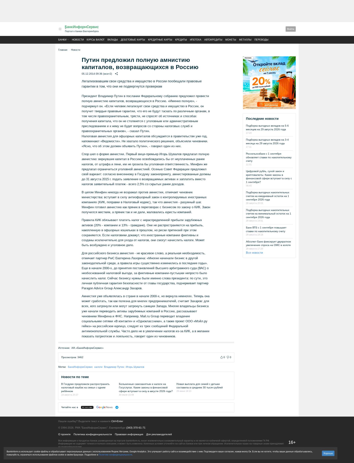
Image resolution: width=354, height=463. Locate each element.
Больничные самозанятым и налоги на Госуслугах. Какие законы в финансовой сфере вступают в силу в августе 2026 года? (146, 387)
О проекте (64, 434)
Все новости (254, 252)
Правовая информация (129, 434)
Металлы (245, 39)
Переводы (261, 39)
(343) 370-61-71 (135, 427)
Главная (62, 49)
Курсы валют (96, 39)
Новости (78, 39)
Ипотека (195, 39)
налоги (98, 366)
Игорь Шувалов (135, 366)
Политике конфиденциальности (115, 454)
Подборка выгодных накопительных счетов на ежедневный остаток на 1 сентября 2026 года (267, 196)
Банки (62, 39)
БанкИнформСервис (80, 366)
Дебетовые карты (133, 39)
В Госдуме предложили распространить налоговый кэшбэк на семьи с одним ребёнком (85, 387)
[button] (60, 29)
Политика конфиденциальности (93, 434)
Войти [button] (290, 28)
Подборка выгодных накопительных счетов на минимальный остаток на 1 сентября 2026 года (268, 214)
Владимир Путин (114, 366)
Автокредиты (213, 39)
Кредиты (181, 39)
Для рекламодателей (159, 434)
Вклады (112, 39)
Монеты (230, 39)
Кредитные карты (160, 39)
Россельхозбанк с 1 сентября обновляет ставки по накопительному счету (268, 157)
